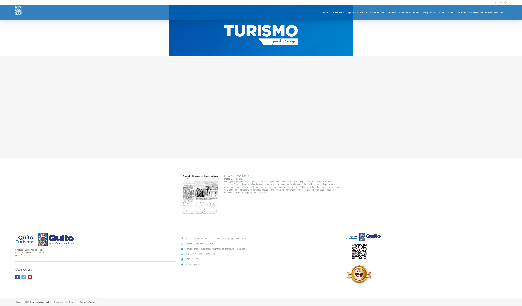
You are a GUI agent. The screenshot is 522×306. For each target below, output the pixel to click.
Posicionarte (93, 302)
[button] (502, 12)
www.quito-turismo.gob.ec (41, 302)
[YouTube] (30, 277)
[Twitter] (23, 277)
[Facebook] (17, 277)
